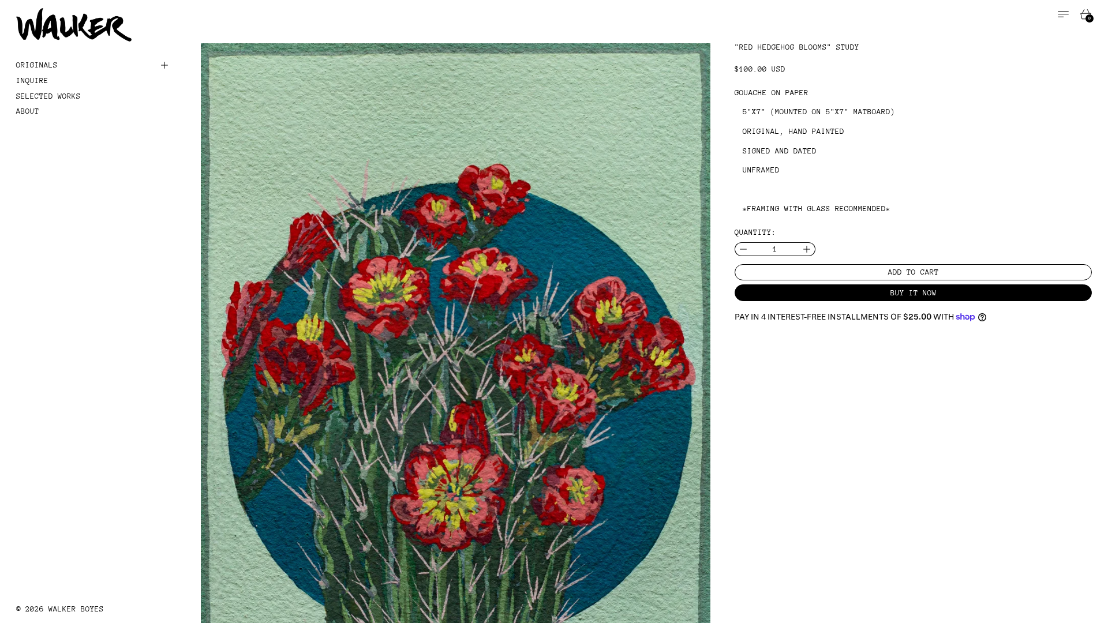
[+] (807, 249)
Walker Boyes (76, 609)
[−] (743, 249)
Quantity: (755, 232)
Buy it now (913, 292)
